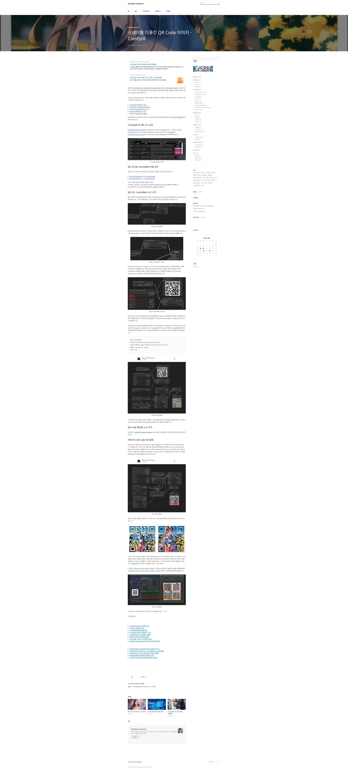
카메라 (198, 139)
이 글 (141, 556)
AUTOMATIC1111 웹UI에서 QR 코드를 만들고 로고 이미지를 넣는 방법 (154, 88)
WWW (197, 156)
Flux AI (198, 99)
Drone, (203, 172)
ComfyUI (198, 97)
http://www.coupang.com (138, 61)
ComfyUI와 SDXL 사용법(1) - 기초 (140, 632)
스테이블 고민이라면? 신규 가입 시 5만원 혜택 (146, 77)
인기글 (200, 192)
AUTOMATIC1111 (200, 94)
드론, (202, 185)
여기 (154, 187)
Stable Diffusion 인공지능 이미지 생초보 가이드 (145, 649)
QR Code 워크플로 (177, 117)
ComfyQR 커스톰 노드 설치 (138, 105)
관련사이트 (211, 762)
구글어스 (197, 125)
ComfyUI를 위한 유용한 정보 (138, 630)
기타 (195, 153)
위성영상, (210, 175)
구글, (211, 177)
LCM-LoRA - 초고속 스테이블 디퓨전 (141, 639)
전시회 (197, 84)
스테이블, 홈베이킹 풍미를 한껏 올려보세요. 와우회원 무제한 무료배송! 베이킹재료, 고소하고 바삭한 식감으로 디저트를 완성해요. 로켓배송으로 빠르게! (156, 68)
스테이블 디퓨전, (197, 177)
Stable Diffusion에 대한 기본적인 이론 (142, 655)
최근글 (195, 192)
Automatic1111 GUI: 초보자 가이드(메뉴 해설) (144, 653)
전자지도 (198, 122)
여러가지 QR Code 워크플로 (138, 113)
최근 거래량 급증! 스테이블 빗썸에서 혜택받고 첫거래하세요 (148, 80)
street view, (204, 183)
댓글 (129, 721)
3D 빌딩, (213, 180)
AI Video (198, 101)
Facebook (196, 217)
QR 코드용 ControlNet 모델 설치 (140, 107)
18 (203, 250)
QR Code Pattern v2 (136, 178)
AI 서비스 (198, 110)
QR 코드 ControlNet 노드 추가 (139, 109)
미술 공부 (196, 80)
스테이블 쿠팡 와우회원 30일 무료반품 (143, 64)
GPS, (199, 172)
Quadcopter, (196, 183)
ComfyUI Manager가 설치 (136, 130)
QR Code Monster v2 (136, 176)
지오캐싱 (196, 150)
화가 (197, 82)
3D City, (215, 177)
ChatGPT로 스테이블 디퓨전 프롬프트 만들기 (143, 657)
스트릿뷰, (213, 172)
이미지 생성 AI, (206, 180)
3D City (198, 119)
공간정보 (197, 113)
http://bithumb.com (136, 75)
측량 (197, 117)
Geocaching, (205, 177)
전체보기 (197, 77)
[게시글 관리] (137, 677)
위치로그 (158, 11)
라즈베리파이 (199, 145)
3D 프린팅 (198, 147)
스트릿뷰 (198, 129)
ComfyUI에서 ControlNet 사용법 (140, 635)
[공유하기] (134, 677)
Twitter (203, 217)
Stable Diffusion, (197, 180)
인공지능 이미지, (197, 175)
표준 (197, 115)
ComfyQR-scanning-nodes (136, 134)
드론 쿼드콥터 (198, 142)
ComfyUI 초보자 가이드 (137, 628)
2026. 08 (207, 238)
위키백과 (198, 87)
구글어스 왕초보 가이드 (199, 208)
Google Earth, (197, 185)
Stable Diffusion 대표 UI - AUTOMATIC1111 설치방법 (147, 651)
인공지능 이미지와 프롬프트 (135, 762)
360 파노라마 (199, 137)
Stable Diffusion (200, 92)
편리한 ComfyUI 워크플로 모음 (139, 637)
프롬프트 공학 (199, 103)
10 (200, 248)
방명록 (168, 11)
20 (209, 250)
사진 (195, 135)
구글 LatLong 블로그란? (199, 211)
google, (195, 172)
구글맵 (198, 127)
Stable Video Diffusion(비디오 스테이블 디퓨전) (145, 641)
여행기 (198, 160)
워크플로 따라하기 (200, 105)
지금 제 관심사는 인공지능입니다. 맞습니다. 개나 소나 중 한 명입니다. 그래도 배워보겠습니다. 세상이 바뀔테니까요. (154, 732)
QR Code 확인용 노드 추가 (138, 111)
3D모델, (208, 172)
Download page (150, 176)
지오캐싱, (204, 175)
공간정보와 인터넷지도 (136, 4)
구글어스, (210, 183)
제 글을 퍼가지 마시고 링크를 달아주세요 (203, 206)
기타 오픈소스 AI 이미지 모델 (203, 107)
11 (203, 248)
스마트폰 (198, 158)
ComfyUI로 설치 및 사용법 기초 (139, 626)
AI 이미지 (197, 90)
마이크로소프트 (200, 132)
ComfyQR (170, 132)
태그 (136, 11)
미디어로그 (146, 11)
